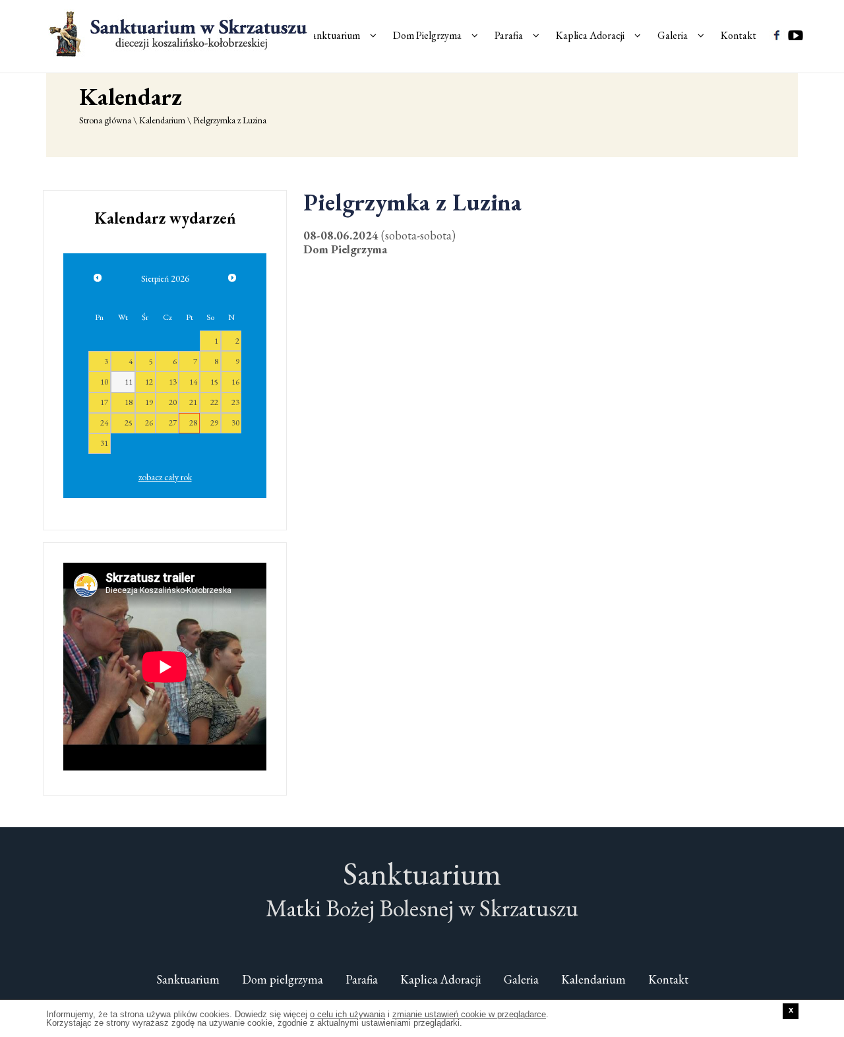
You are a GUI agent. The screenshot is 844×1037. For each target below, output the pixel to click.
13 (173, 381)
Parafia (509, 35)
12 (149, 381)
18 (129, 402)
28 (193, 422)
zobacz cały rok (165, 477)
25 (129, 422)
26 (149, 422)
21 (193, 402)
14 (193, 381)
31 (104, 443)
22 (214, 402)
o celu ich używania (347, 1014)
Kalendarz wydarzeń (165, 218)
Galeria (672, 35)
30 (235, 422)
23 (235, 402)
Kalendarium (162, 120)
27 (173, 422)
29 (214, 422)
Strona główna (105, 120)
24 (104, 422)
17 (104, 402)
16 (235, 381)
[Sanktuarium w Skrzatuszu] (180, 33)
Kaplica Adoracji (590, 35)
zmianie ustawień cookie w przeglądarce (469, 1014)
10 (104, 381)
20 (173, 402)
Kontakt (738, 35)
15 (214, 381)
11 (129, 381)
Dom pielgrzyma (282, 979)
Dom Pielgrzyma (427, 35)
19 (149, 402)
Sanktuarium (333, 35)
